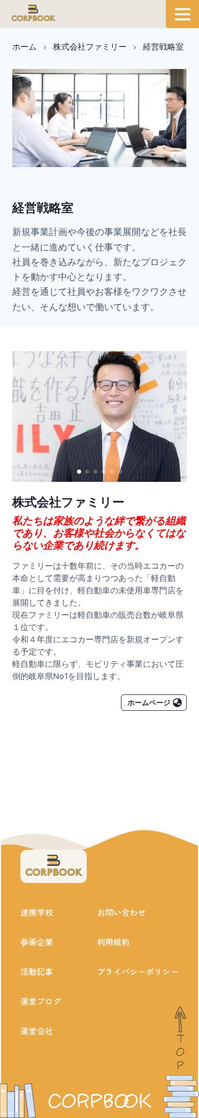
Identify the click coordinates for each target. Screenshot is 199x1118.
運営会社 (36, 1030)
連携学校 (36, 912)
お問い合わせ (121, 912)
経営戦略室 (163, 46)
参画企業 (36, 942)
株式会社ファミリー (90, 46)
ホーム (24, 46)
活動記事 (36, 971)
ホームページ (149, 702)
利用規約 (113, 942)
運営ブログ (40, 1001)
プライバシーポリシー (138, 971)
